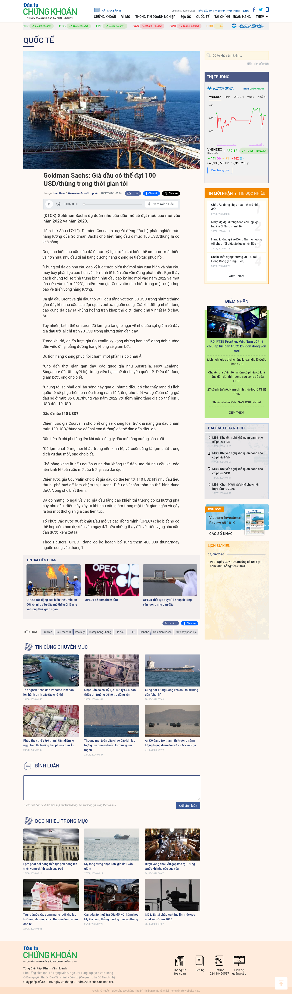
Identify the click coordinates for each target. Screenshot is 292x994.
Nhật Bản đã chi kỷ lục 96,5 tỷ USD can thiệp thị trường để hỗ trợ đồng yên (110, 692)
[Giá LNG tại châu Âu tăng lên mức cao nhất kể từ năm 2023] (172, 895)
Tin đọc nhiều (252, 193)
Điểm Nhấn (236, 301)
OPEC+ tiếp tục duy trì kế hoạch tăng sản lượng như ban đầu (167, 602)
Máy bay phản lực (186, 632)
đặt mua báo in (111, 10)
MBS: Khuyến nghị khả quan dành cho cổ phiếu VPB (237, 471)
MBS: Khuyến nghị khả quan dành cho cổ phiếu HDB (237, 439)
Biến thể (144, 632)
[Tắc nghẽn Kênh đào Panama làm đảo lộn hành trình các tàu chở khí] (51, 670)
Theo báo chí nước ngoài (82, 193)
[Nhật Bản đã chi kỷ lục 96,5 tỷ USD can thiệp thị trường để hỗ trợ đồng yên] (112, 670)
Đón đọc (214, 509)
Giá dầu (119, 632)
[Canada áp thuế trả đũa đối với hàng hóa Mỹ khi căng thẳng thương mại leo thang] (112, 895)
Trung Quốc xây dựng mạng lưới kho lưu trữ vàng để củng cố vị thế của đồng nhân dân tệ (50, 919)
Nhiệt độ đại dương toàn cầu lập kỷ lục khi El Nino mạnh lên (234, 224)
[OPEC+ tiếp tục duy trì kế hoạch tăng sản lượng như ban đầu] (170, 580)
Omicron (47, 632)
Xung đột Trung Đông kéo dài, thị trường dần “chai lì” (171, 692)
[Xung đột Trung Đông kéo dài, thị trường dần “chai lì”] (172, 670)
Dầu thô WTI (63, 632)
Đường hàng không (100, 632)
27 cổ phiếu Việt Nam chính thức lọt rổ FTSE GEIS (236, 391)
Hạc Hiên (59, 193)
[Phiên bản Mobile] (266, 9)
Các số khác (221, 533)
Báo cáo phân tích (226, 427)
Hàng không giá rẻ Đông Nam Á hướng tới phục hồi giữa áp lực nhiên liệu (236, 241)
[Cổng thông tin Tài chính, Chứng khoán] (50, 11)
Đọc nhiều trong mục (61, 821)
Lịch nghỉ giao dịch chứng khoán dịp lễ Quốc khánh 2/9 (236, 361)
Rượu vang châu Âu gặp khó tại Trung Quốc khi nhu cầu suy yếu (170, 866)
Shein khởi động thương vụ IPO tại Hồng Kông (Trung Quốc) (234, 259)
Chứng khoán (105, 17)
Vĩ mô (125, 17)
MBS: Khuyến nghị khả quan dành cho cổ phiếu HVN (237, 455)
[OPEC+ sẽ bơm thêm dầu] (112, 580)
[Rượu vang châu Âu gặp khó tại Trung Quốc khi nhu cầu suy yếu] (172, 845)
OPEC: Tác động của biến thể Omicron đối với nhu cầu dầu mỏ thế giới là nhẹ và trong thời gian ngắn (52, 604)
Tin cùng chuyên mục (61, 647)
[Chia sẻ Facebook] (252, 9)
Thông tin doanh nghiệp (155, 17)
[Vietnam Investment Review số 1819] (254, 522)
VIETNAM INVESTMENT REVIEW (232, 10)
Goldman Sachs (162, 632)
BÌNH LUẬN (47, 766)
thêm (260, 17)
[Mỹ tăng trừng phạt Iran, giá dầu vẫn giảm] (112, 845)
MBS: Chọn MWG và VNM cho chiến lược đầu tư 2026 (236, 486)
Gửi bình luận (188, 806)
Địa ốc (186, 17)
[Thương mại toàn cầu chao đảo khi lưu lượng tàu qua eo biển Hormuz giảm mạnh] (112, 721)
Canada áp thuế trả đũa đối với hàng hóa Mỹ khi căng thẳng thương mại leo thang (111, 916)
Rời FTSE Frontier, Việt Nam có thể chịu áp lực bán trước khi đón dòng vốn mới (236, 346)
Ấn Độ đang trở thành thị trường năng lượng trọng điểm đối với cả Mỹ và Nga (170, 742)
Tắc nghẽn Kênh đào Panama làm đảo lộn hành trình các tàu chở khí (48, 692)
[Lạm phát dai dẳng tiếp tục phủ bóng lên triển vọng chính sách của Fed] (51, 845)
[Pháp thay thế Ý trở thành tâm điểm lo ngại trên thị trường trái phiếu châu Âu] (51, 721)
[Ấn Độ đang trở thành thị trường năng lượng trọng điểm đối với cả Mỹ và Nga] (172, 721)
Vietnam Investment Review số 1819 (226, 520)
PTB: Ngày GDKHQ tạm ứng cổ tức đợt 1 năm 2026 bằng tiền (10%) (236, 564)
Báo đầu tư (205, 10)
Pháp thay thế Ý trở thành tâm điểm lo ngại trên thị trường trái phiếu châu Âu (48, 742)
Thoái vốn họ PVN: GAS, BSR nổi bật (236, 402)
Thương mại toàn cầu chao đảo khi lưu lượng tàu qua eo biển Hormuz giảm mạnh (109, 745)
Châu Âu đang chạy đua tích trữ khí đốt (234, 207)
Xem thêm (236, 276)
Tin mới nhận (220, 193)
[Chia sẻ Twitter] (259, 9)
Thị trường (218, 76)
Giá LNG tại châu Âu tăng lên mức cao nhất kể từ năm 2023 (170, 916)
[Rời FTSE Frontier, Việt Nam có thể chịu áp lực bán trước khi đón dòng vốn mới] (237, 322)
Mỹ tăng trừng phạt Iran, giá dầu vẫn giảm (108, 866)
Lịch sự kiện (219, 545)
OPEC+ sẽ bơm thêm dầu (101, 600)
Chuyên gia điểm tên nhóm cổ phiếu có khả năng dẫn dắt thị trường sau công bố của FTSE (236, 376)
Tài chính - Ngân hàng (232, 17)
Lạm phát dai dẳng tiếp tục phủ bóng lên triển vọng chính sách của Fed (50, 866)
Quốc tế (202, 17)
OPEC (132, 632)
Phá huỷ (80, 632)
